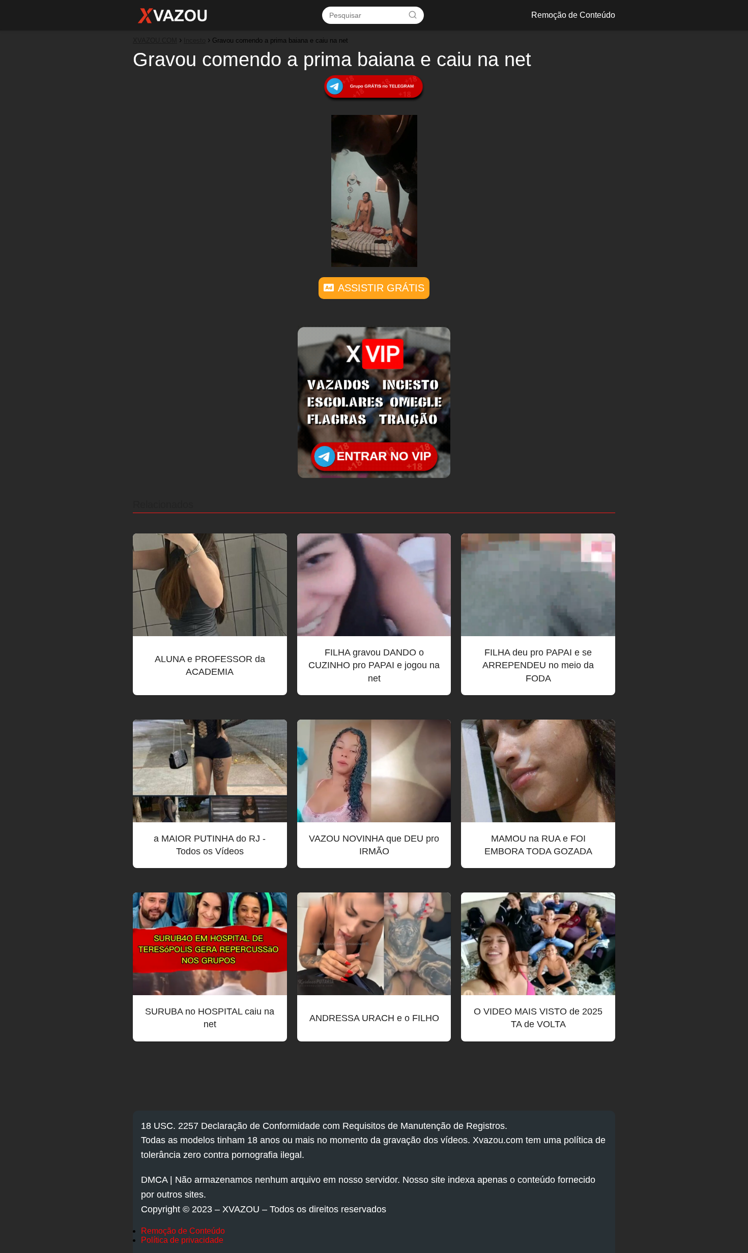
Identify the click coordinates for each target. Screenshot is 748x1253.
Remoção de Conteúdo (573, 15)
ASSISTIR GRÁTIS (381, 287)
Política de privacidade (182, 1240)
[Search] (412, 15)
